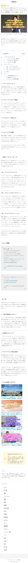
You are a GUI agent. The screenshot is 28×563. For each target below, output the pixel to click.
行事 (5, 544)
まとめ (5, 73)
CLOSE (23, 53)
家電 (5, 502)
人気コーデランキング (9, 64)
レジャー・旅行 (7, 532)
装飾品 (5, 505)
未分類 (5, 550)
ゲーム (5, 523)
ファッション (4, 5)
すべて (5, 487)
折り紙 (5, 547)
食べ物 (5, 490)
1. (9, 56)
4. (11, 62)
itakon (14, 2)
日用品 (5, 514)
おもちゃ (6, 520)
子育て (5, 541)
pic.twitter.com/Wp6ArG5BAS (10, 262)
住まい (5, 511)
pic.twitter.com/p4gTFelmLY (10, 282)
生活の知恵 (6, 508)
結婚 (5, 538)
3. (12, 60)
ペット (5, 535)
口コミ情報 (6, 71)
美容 (5, 493)
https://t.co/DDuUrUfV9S (11, 280)
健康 (5, 499)
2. (13, 58)
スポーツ (6, 529)
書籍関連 (6, 526)
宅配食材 (6, 517)
